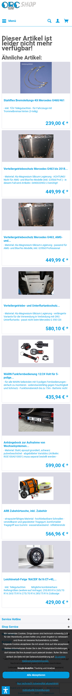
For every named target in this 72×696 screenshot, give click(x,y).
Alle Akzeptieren (36, 675)
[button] (6, 690)
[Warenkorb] (66, 21)
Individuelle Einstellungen (36, 690)
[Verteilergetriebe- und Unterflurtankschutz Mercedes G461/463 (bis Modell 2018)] (36, 283)
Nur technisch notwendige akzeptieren (38, 683)
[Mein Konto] (57, 21)
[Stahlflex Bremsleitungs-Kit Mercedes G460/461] (36, 77)
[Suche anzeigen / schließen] (49, 21)
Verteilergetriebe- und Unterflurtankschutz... (32, 305)
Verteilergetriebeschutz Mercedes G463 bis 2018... (36, 168)
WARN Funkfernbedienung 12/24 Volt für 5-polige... (31, 375)
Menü (12, 21)
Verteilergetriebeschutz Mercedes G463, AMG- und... (33, 239)
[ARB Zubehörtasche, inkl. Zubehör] (36, 488)
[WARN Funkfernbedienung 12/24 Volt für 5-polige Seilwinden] (36, 351)
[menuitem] (9, 21)
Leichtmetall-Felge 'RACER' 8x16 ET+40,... (30, 579)
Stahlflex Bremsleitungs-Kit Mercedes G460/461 (34, 100)
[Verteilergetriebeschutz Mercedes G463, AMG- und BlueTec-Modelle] (36, 214)
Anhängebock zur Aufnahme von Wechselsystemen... (24, 444)
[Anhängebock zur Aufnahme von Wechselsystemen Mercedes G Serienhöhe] (36, 420)
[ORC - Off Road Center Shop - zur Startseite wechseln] (19, 9)
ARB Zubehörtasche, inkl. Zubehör (25, 511)
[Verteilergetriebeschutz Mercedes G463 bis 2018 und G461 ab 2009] (36, 146)
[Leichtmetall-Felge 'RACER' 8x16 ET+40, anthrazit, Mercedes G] (36, 556)
